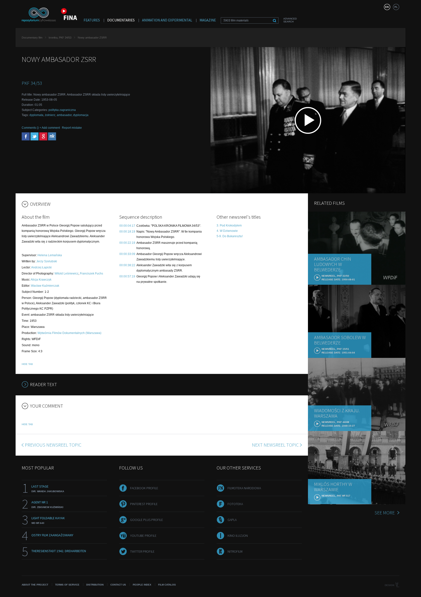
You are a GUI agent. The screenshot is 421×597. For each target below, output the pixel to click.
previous (53, 445)
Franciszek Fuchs (91, 273)
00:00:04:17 (127, 225)
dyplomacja (80, 115)
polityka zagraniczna (62, 110)
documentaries (121, 20)
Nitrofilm (235, 551)
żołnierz (50, 115)
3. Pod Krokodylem (229, 225)
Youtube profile (143, 535)
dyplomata (36, 115)
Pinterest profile (144, 504)
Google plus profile (146, 520)
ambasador (64, 115)
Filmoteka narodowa (244, 488)
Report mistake (72, 127)
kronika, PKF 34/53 (60, 37)
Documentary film (32, 37)
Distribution (95, 584)
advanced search (290, 20)
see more (384, 512)
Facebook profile (144, 488)
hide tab (27, 364)
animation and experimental (167, 20)
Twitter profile (142, 551)
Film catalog (167, 584)
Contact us (118, 584)
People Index (142, 584)
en (387, 7)
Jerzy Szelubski (46, 261)
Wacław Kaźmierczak (45, 285)
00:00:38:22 (127, 265)
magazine (208, 20)
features (92, 20)
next (275, 445)
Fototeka (235, 504)
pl (396, 7)
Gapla (232, 520)
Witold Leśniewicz (66, 273)
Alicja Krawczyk (41, 279)
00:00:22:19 (127, 243)
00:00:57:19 (127, 276)
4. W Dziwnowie (227, 231)
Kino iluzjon (238, 535)
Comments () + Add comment (41, 127)
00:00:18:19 (127, 231)
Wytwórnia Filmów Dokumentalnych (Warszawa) (69, 333)
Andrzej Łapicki (41, 267)
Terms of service (67, 584)
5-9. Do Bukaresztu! (230, 236)
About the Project (35, 584)
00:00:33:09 (127, 254)
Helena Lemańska (50, 255)
